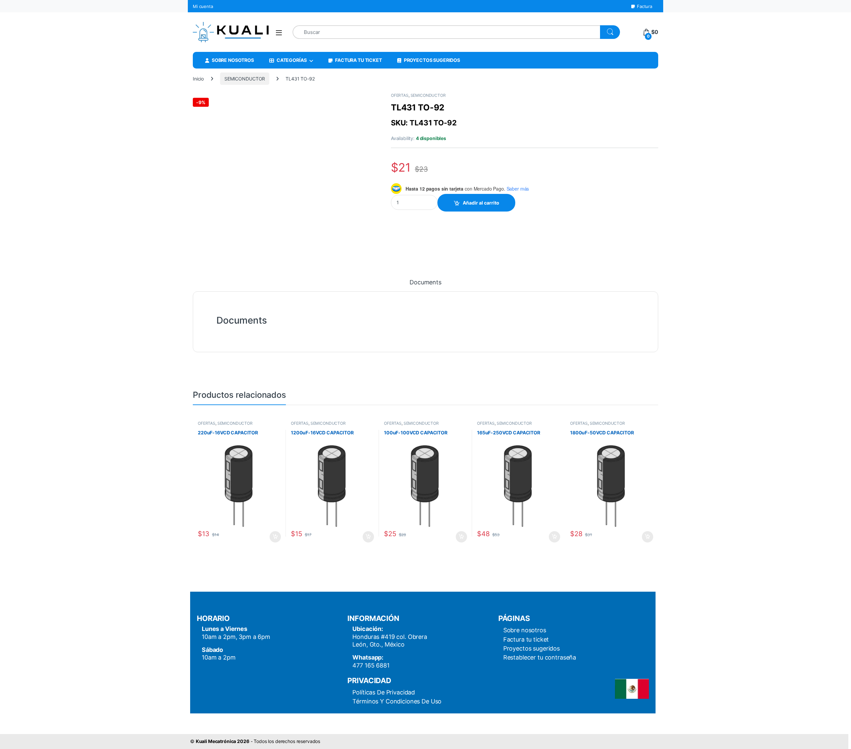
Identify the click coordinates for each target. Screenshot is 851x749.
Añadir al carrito (481, 203)
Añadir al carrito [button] (274, 536)
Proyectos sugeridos (531, 648)
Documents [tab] (425, 282)
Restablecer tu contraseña (539, 657)
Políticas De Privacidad (383, 692)
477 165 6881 (370, 665)
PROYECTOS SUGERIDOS (432, 60)
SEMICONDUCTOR (244, 78)
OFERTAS (400, 95)
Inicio (198, 78)
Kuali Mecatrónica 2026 (222, 741)
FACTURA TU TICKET (358, 60)
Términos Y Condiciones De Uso (396, 701)
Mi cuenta (203, 6)
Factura (644, 6)
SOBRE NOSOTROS (233, 60)
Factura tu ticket (526, 639)
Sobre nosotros (524, 630)
